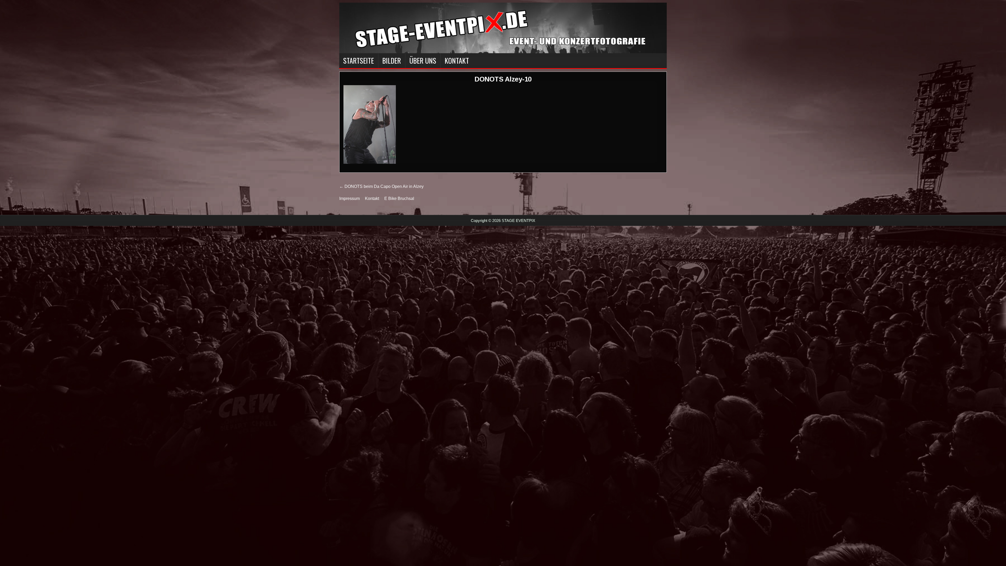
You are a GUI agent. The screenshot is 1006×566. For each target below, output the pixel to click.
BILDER (391, 60)
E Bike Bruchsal (399, 198)
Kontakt (457, 60)
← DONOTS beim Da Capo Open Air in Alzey (381, 186)
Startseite (358, 60)
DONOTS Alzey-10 (503, 79)
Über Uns (422, 60)
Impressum (349, 198)
